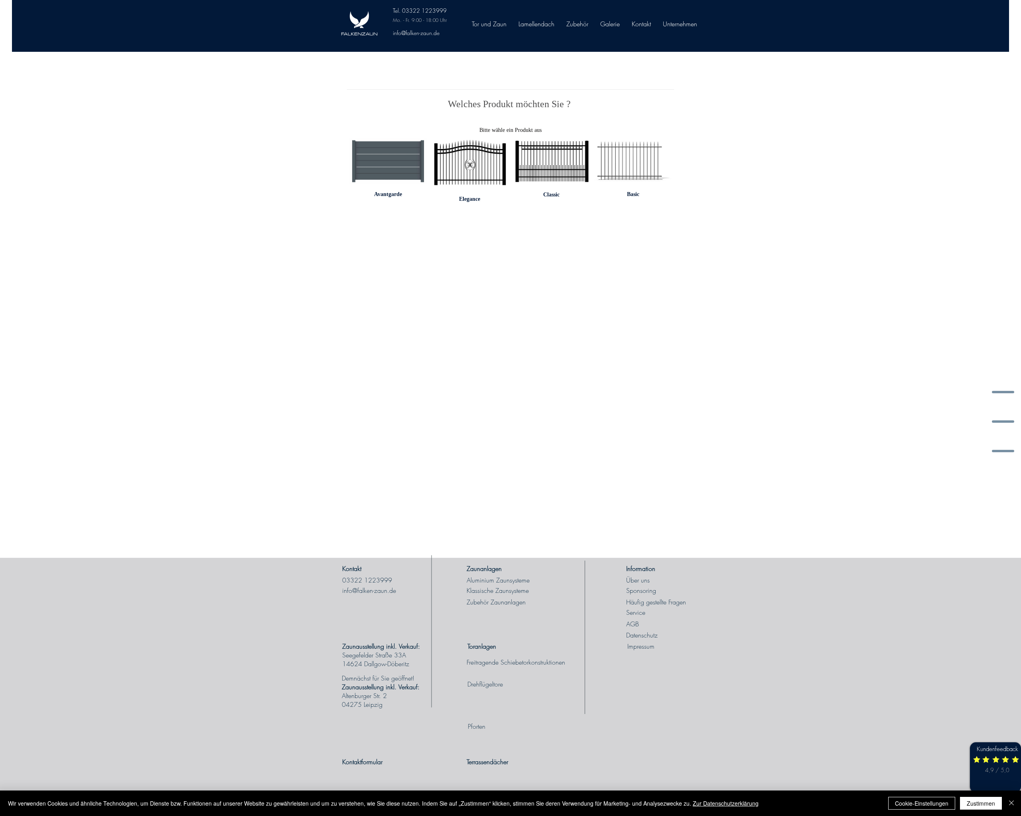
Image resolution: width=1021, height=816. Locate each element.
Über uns (638, 580)
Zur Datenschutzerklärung (726, 803)
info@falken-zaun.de (416, 33)
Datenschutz (642, 635)
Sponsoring (641, 590)
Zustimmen (981, 803)
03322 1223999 (367, 580)
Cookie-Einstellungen (921, 803)
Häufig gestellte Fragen (656, 602)
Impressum (640, 646)
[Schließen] (1011, 803)
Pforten (476, 726)
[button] (680, 24)
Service (635, 612)
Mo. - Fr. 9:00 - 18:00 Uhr (420, 20)
